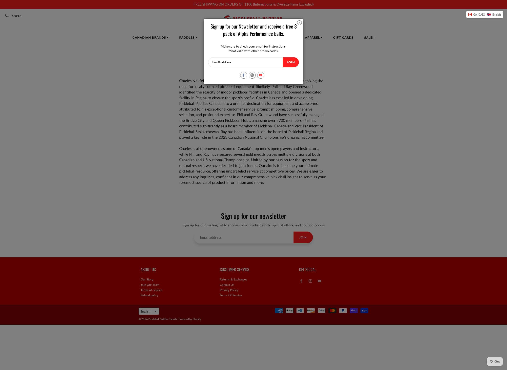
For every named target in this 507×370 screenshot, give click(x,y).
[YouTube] (260, 75)
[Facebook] (243, 75)
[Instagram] (252, 75)
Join (291, 62)
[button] (484, 14)
